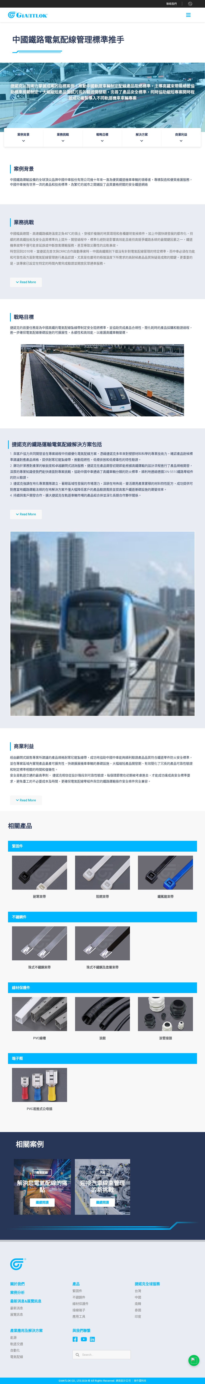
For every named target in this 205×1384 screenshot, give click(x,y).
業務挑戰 (63, 134)
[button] (171, 4)
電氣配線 (16, 1357)
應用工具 (78, 1317)
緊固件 (77, 1291)
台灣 (138, 1291)
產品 (76, 1284)
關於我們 (17, 1284)
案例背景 (23, 134)
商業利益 (181, 134)
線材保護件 (80, 1304)
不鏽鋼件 (78, 1297)
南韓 (138, 1304)
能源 (13, 1338)
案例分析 (17, 1292)
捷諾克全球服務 (147, 1284)
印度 (138, 1317)
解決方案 (142, 134)
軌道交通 (16, 1344)
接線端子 (78, 1310)
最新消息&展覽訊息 (25, 1301)
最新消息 (16, 1308)
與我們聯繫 (81, 1331)
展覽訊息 (16, 1315)
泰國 (138, 1310)
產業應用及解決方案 (26, 1331)
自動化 (15, 1350)
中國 (138, 1297)
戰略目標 (102, 134)
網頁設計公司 (124, 1380)
